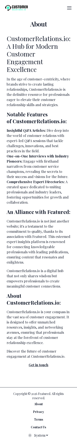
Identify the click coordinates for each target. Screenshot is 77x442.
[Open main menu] (69, 7)
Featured (39, 236)
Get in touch (38, 365)
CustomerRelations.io (47, 356)
